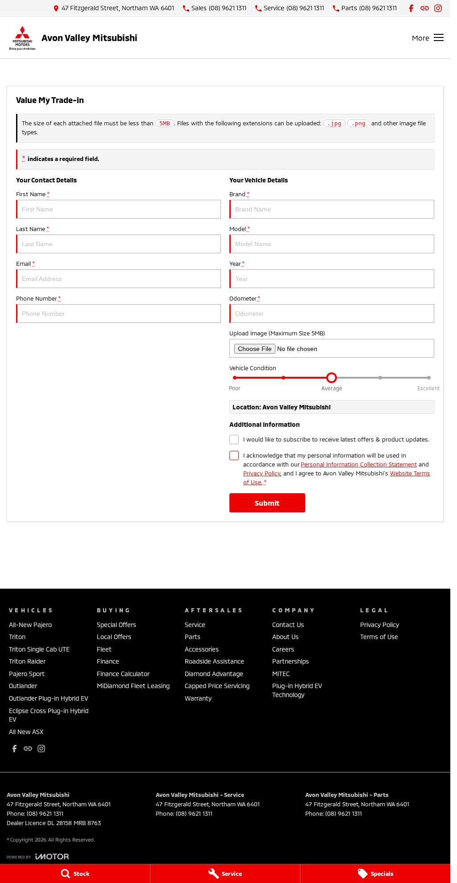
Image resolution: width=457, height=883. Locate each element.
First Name (32, 194)
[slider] (331, 377)
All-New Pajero (30, 624)
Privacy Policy (261, 473)
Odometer (244, 298)
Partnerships (290, 661)
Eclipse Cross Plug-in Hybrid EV (48, 715)
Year (236, 263)
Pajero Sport (27, 673)
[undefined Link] (424, 8)
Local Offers (114, 636)
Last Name (32, 228)
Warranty (198, 698)
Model (239, 228)
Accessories (202, 649)
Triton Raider (27, 661)
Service (195, 624)
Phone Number (38, 298)
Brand (239, 194)
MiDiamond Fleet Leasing (133, 685)
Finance (108, 661)
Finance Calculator (123, 673)
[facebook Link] (411, 8)
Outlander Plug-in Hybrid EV (48, 698)
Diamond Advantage (214, 673)
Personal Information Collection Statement (359, 464)
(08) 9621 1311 (45, 813)
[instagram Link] (438, 8)
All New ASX (26, 731)
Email (25, 263)
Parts (192, 636)
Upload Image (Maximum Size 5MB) (277, 333)
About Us (285, 636)
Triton (17, 636)
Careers (283, 649)
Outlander (23, 685)
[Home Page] (22, 38)
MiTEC (281, 673)
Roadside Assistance (214, 661)
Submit (267, 503)
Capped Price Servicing (217, 685)
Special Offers (116, 624)
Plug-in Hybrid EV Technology (297, 690)
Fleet (104, 649)
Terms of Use (379, 636)
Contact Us (288, 624)
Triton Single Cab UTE (39, 649)
